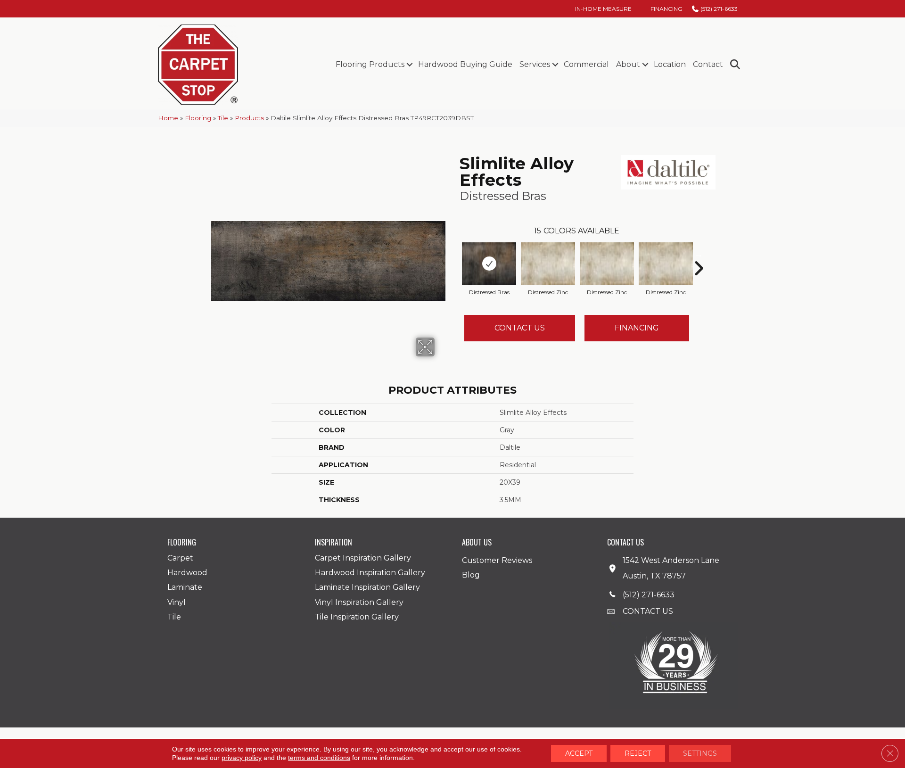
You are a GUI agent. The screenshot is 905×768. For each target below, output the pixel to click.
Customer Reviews (497, 560)
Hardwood (187, 572)
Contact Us (519, 327)
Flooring (198, 118)
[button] (409, 65)
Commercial (586, 64)
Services (534, 64)
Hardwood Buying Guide (465, 64)
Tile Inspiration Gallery (357, 616)
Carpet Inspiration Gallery (363, 557)
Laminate (184, 587)
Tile (223, 118)
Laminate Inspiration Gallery (367, 587)
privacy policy (242, 757)
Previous (455, 254)
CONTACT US (648, 611)
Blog (471, 574)
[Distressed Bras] (489, 263)
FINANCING (637, 327)
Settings (700, 753)
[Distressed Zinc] (547, 263)
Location (670, 64)
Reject (638, 753)
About (628, 64)
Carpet (180, 557)
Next (698, 254)
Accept (578, 753)
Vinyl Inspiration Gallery (359, 602)
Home (168, 118)
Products (249, 118)
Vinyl (176, 602)
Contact (708, 64)
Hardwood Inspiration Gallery (370, 572)
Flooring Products (370, 64)
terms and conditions (319, 757)
